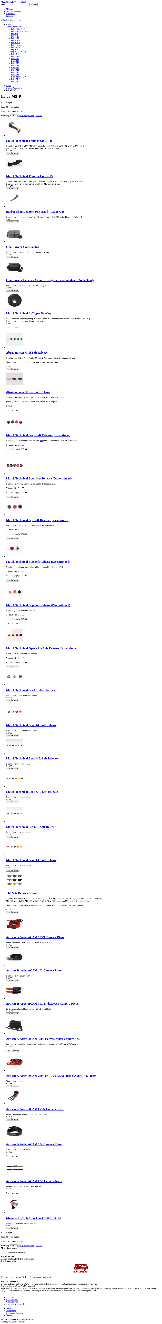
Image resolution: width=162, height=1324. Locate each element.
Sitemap (9, 1308)
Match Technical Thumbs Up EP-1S (29, 176)
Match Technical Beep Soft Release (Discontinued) (38, 435)
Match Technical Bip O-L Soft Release (31, 826)
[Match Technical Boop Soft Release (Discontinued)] (14, 473)
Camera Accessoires (14, 88)
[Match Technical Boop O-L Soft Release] (14, 786)
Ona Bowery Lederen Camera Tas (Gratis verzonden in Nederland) (50, 280)
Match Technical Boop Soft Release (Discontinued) (39, 478)
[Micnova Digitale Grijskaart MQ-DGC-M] (14, 1212)
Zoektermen (11, 1311)
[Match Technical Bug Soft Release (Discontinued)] (14, 556)
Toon (3, 107)
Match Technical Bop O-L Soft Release (31, 860)
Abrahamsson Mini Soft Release (27, 352)
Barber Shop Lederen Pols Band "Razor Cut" (36, 211)
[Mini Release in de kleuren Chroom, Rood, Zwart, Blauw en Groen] (14, 347)
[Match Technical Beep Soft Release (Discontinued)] (14, 430)
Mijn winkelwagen (13, 11)
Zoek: (3, 4)
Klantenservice (12, 1299)
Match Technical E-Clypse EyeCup (29, 313)
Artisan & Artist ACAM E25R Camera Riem (35, 1109)
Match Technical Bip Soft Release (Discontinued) (37, 520)
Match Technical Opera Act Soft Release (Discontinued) (42, 648)
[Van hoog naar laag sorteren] (30, 116)
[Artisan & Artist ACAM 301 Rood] (14, 998)
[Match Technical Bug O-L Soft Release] (14, 720)
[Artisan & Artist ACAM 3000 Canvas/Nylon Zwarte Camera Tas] (14, 1033)
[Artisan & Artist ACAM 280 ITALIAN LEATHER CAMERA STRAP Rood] (14, 1070)
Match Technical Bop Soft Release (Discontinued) (38, 605)
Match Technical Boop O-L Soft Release (32, 791)
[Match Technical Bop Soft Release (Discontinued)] (14, 600)
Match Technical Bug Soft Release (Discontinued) (38, 561)
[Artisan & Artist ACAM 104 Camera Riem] (14, 1139)
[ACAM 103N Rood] (14, 932)
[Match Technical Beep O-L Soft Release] (14, 753)
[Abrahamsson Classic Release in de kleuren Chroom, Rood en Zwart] (14, 387)
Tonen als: (5, 111)
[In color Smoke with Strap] (14, 241)
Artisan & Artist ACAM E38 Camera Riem (34, 1181)
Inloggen (9, 16)
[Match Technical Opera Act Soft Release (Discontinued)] (14, 643)
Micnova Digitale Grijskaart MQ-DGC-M (33, 1218)
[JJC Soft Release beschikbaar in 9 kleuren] (14, 888)
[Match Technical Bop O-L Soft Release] (14, 855)
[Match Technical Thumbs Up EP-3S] (14, 135)
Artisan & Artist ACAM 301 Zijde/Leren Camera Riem (42, 1003)
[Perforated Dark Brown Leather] (14, 206)
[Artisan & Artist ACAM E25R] (14, 1104)
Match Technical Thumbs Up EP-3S (29, 140)
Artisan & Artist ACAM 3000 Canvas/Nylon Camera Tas (42, 1038)
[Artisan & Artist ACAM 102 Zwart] (14, 965)
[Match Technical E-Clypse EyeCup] (14, 308)
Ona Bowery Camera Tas (22, 247)
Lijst (21, 111)
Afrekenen (10, 14)
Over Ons (10, 1297)
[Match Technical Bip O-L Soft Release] (14, 822)
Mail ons (9, 1315)
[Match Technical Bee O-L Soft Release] (14, 684)
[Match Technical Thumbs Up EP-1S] (14, 171)
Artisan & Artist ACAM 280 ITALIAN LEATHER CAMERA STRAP (51, 1075)
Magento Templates (17, 1322)
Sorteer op (5, 116)
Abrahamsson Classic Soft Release (28, 392)
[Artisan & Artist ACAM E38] (14, 1176)
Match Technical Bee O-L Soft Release (31, 690)
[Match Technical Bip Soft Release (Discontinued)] (14, 515)
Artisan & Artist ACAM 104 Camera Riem (34, 1144)
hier (41, 441)
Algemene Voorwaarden (16, 1304)
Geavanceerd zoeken (14, 1313)
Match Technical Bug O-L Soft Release (31, 725)
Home (8, 24)
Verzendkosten (12, 1302)
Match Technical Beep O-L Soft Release (32, 758)
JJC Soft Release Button (21, 893)
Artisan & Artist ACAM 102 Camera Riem (34, 970)
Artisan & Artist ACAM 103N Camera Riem (35, 937)
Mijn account (11, 9)
